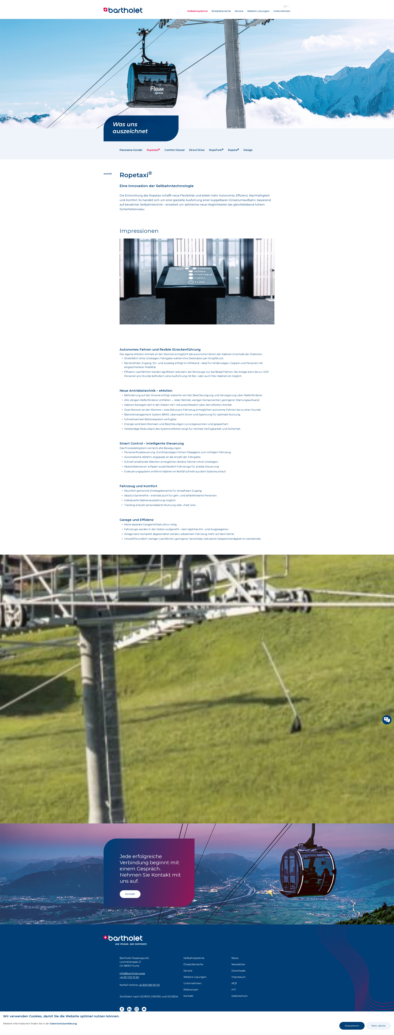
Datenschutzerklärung (63, 1023)
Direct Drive (197, 150)
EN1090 (156, 996)
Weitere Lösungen (258, 11)
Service (239, 11)
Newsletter (238, 964)
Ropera (233, 150)
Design (248, 150)
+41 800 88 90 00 (149, 985)
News (234, 958)
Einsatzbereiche (221, 11)
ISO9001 (145, 996)
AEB (234, 983)
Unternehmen (281, 11)
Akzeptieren (352, 1025)
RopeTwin (216, 150)
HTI (233, 989)
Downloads (238, 970)
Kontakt (130, 894)
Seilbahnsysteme (197, 11)
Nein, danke (379, 1025)
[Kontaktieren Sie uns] (387, 719)
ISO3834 (172, 996)
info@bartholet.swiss (132, 973)
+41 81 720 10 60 (129, 977)
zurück (108, 173)
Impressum (238, 977)
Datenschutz (239, 996)
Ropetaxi (153, 150)
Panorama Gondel (131, 150)
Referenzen (190, 989)
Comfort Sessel (175, 150)
